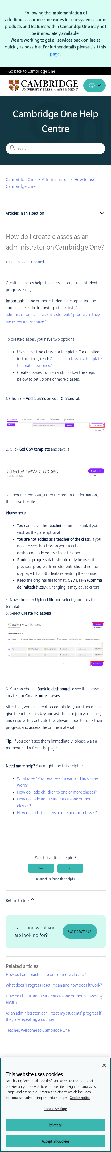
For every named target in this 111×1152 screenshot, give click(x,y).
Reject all (55, 1125)
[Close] (104, 1065)
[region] (55, 1104)
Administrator (55, 179)
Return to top (18, 900)
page (55, 53)
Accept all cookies (55, 1141)
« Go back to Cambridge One (30, 71)
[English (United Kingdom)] (94, 85)
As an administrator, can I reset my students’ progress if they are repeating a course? (53, 314)
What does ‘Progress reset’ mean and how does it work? (54, 985)
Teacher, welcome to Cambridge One (38, 1030)
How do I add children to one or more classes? (57, 792)
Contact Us (79, 931)
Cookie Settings (55, 1109)
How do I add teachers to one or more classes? (57, 812)
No (70, 868)
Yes (40, 868)
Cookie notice (80, 1098)
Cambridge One (21, 179)
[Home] (44, 85)
